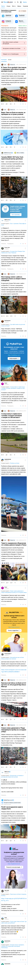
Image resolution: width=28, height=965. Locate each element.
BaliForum (7, 219)
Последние (4, 59)
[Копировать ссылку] (14, 104)
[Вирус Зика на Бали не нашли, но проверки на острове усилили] (14, 137)
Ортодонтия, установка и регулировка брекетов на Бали (12, 776)
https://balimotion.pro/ (14, 627)
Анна (6, 917)
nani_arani (7, 890)
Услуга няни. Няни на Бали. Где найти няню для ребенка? (14, 922)
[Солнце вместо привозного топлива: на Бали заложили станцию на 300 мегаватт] (14, 443)
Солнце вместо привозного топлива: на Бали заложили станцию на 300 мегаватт (13, 388)
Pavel (6, 383)
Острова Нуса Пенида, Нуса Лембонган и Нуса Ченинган (13, 252)
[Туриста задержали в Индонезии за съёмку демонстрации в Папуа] (14, 571)
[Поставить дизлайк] (25, 104)
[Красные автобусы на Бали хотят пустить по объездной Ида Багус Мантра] (14, 709)
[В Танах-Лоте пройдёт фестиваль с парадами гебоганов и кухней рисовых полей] (14, 94)
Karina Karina (7, 941)
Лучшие (9, 59)
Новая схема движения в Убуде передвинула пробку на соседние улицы (14, 591)
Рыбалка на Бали (14, 463)
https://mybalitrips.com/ (14, 355)
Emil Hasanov (7, 320)
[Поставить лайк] (20, 104)
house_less (7, 247)
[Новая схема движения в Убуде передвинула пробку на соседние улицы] (14, 756)
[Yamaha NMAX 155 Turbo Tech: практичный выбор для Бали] (14, 187)
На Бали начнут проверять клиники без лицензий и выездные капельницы (12, 946)
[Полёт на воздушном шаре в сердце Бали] (14, 831)
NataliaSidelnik (8, 459)
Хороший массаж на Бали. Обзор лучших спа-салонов (12, 658)
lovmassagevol (8, 653)
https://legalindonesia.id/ (14, 864)
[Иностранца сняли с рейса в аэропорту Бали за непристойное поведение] (14, 305)
